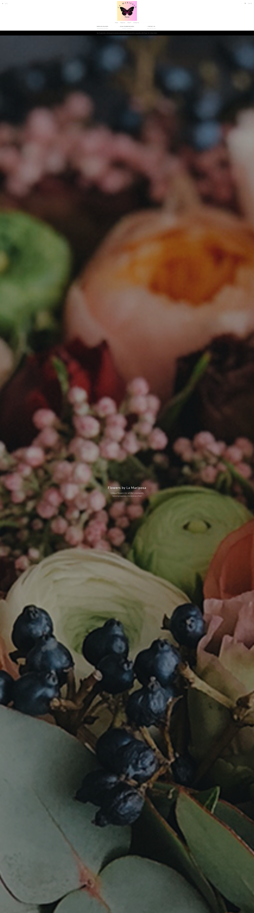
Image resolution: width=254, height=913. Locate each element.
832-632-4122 (153, 28)
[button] (129, 22)
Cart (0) (250, 3)
